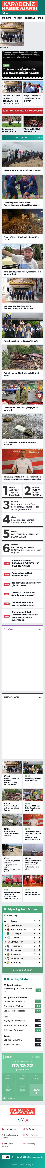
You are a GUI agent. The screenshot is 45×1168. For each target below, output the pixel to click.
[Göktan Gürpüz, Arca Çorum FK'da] (33, 881)
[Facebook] (18, 1120)
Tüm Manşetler (32, 1135)
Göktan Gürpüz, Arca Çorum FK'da (32, 893)
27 (40, 77)
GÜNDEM (6, 18)
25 (37, 77)
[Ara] (4, 13)
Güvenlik (15, 501)
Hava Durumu (10, 1129)
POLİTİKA (18, 18)
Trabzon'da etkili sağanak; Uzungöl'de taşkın (21, 238)
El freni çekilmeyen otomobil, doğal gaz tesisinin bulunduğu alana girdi (33, 865)
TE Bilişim (29, 1165)
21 (31, 77)
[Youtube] (27, 1120)
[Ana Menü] (7, 13)
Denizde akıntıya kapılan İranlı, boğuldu (22, 170)
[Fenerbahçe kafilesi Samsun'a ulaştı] (23, 325)
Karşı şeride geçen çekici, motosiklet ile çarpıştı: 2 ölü (22, 273)
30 (33, 78)
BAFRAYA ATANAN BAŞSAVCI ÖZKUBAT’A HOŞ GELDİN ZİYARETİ (19, 307)
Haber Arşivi (32, 1144)
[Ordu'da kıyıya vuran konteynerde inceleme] (23, 426)
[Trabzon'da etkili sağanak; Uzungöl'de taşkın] (23, 221)
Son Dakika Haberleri (7, 1145)
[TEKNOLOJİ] (40, 697)
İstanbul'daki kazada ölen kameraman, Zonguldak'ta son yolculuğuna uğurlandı (25, 507)
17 (26, 77)
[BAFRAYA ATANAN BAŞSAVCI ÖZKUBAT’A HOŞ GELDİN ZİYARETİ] (23, 290)
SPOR (40, 18)
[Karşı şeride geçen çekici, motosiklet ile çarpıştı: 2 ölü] (23, 256)
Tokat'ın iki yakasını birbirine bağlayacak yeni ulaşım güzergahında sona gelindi (12, 866)
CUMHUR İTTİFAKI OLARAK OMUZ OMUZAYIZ (37, 492)
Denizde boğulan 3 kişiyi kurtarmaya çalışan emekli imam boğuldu (26, 550)
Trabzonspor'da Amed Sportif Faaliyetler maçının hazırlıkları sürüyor (22, 203)
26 (39, 77)
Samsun (35, 487)
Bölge (13, 517)
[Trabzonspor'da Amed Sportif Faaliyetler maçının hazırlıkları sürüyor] (23, 187)
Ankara (12, 487)
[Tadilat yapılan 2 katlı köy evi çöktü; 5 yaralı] (23, 357)
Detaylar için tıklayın (22, 970)
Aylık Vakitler (10, 1098)
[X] (22, 1120)
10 (15, 77)
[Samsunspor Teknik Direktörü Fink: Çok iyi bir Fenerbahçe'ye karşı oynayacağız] (23, 461)
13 (20, 77)
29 (12, 78)
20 (30, 77)
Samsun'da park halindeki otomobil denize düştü (23, 521)
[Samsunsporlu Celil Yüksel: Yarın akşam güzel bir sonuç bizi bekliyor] (12, 881)
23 (34, 77)
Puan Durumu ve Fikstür (10, 1136)
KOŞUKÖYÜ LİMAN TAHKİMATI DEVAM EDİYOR (25, 535)
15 (23, 77)
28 (42, 77)
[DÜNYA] (40, 629)
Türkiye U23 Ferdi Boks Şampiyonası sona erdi (21, 409)
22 (33, 77)
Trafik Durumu (32, 1129)
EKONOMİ (30, 18)
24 (36, 77)
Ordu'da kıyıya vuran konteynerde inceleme (20, 443)
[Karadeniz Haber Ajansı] (20, 5)
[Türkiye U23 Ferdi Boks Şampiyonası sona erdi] (23, 392)
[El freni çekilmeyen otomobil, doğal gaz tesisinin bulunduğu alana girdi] (33, 850)
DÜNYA (8, 629)
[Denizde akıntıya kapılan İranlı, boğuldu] (23, 154)
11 (17, 77)
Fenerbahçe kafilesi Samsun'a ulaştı (21, 341)
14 (21, 77)
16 (24, 77)
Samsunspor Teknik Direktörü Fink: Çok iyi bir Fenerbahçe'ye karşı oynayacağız (22, 478)
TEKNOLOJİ (11, 697)
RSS (7, 1157)
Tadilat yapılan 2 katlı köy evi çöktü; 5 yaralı (21, 374)
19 (28, 77)
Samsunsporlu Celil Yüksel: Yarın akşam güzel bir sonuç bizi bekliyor (12, 895)
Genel (6, 829)
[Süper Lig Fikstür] (40, 979)
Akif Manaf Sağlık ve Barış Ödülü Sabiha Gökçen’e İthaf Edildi (14, 492)
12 (18, 77)
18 (27, 77)
